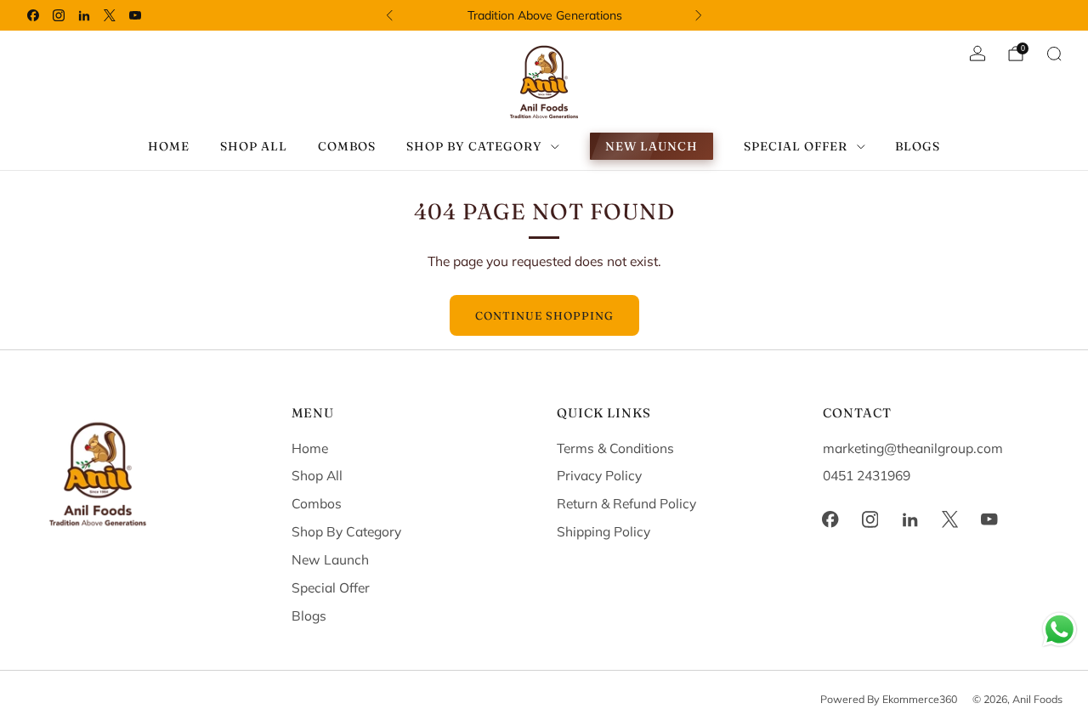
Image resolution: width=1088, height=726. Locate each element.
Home (169, 146)
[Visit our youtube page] (135, 15)
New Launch (651, 146)
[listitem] (544, 15)
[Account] (977, 53)
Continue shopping (544, 315)
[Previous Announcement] (389, 15)
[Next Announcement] (699, 15)
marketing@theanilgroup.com (913, 448)
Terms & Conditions (615, 448)
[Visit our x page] (109, 15)
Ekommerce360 (919, 699)
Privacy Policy (599, 475)
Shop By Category (346, 531)
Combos (347, 146)
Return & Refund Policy (626, 503)
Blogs (917, 146)
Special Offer (331, 587)
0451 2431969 (866, 475)
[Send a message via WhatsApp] (1060, 629)
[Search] (1054, 53)
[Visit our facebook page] (33, 15)
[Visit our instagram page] (58, 15)
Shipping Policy (603, 531)
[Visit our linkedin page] (84, 15)
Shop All (253, 146)
